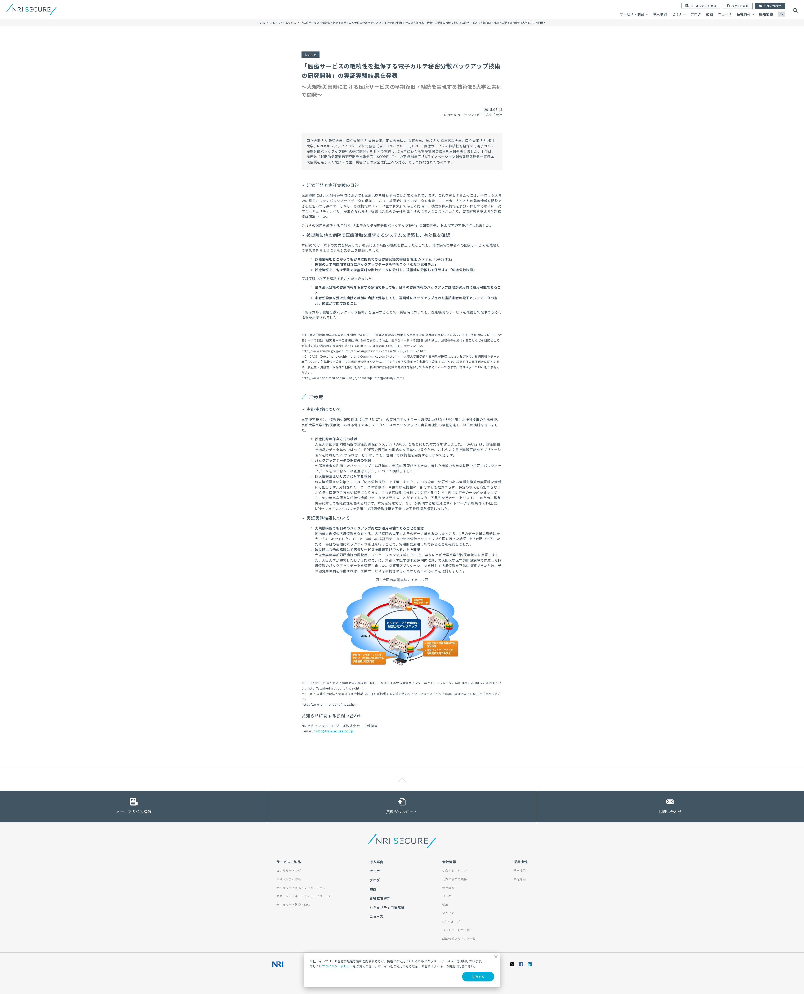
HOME (261, 22)
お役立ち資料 (380, 898)
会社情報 (744, 14)
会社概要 (448, 888)
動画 (709, 14)
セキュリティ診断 (288, 879)
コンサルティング (288, 870)
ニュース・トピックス (283, 22)
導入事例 (660, 14)
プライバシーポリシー (337, 966)
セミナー (679, 14)
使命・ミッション (454, 870)
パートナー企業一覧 (456, 930)
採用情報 (766, 14)
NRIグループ (451, 922)
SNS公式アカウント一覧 (459, 938)
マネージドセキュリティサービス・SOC (304, 896)
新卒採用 (520, 870)
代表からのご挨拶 (454, 879)
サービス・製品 (632, 14)
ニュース (725, 14)
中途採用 (520, 879)
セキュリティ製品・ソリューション (301, 888)
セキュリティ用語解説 (387, 907)
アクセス (448, 913)
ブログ (696, 14)
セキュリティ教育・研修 (293, 905)
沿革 (445, 905)
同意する (478, 977)
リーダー (448, 896)
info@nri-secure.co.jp (334, 730)
